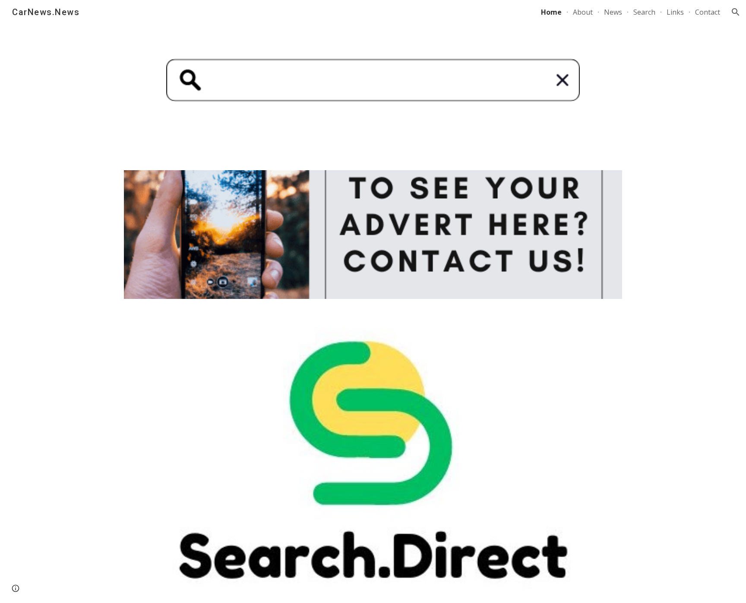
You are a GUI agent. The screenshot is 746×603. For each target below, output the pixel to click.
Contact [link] (707, 12)
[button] (735, 12)
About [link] (583, 12)
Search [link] (644, 12)
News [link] (613, 12)
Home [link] (551, 12)
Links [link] (675, 12)
